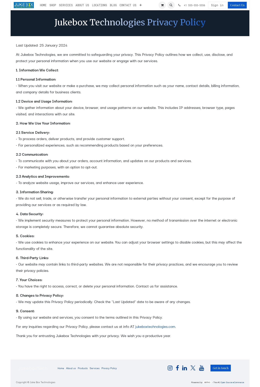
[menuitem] (43, 5)
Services (94, 368)
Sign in (217, 5)
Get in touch (221, 368)
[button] (171, 5)
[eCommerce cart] (162, 5)
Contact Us (237, 5)
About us (71, 368)
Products (83, 368)
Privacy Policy (109, 368)
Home (61, 368)
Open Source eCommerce (232, 382)
